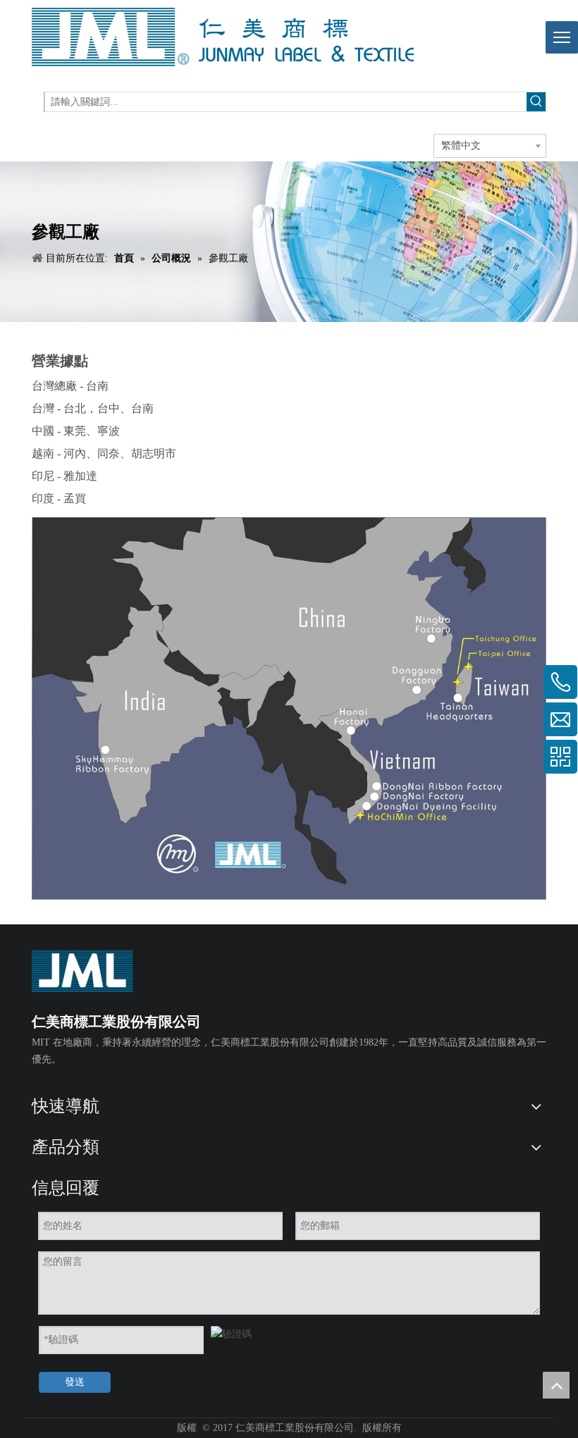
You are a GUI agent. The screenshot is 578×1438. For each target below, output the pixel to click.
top (556, 1385)
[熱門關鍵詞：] (536, 101)
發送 (75, 1382)
